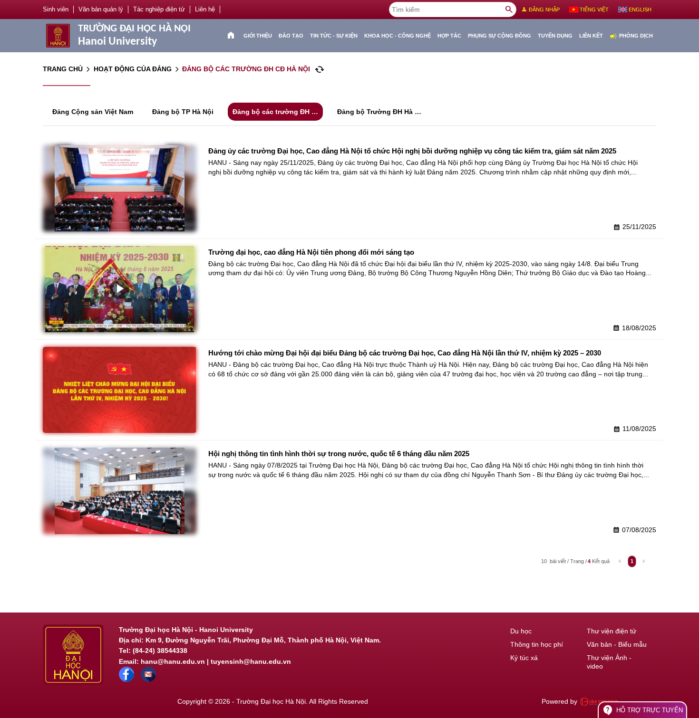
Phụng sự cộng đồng (499, 35)
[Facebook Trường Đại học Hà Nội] (126, 679)
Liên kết (591, 35)
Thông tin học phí (536, 644)
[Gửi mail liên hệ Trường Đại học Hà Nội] (148, 679)
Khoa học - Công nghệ (397, 35)
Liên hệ (205, 9)
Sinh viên (55, 9)
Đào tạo (291, 35)
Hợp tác (449, 35)
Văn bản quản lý (100, 9)
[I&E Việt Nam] (599, 702)
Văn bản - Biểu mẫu (617, 644)
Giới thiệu (257, 35)
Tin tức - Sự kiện (334, 35)
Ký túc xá (524, 657)
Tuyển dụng (555, 35)
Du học (521, 631)
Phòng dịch (631, 36)
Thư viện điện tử (611, 631)
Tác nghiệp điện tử (159, 9)
